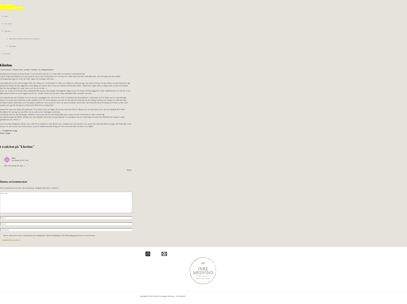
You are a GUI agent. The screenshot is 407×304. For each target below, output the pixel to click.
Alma (13, 158)
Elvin (21, 70)
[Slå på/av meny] (15, 32)
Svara (129, 170)
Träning (33, 70)
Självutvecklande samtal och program (24, 39)
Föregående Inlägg (8, 131)
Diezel (15, 70)
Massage (12, 46)
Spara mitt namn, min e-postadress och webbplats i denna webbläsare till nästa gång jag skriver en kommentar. (49, 235)
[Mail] (164, 256)
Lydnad (26, 70)
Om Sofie (8, 24)
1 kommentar (5, 70)
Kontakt (7, 54)
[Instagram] (148, 256)
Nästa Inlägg (6, 133)
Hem (6, 16)
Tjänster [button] (7, 31)
